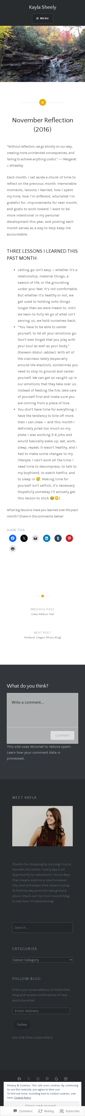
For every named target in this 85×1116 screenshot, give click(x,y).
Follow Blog (26, 979)
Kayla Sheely (42, 7)
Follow (22, 1025)
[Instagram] (38, 1079)
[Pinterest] (47, 1079)
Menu (44, 18)
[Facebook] (19, 1079)
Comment (62, 735)
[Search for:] (42, 928)
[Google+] (56, 1079)
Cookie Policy (22, 1097)
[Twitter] (28, 1079)
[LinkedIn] (65, 1079)
